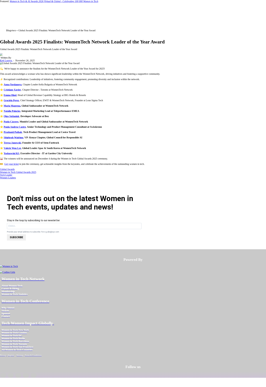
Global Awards (7, 169)
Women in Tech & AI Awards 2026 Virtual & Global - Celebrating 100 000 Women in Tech (54, 1)
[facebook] (3, 375)
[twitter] (26, 375)
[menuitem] (12, 285)
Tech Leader (6, 175)
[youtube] (33, 375)
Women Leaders (8, 177)
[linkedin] (11, 375)
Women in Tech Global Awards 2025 (18, 172)
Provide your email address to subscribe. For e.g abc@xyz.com (33, 232)
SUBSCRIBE (16, 237)
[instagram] (18, 375)
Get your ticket (11, 164)
